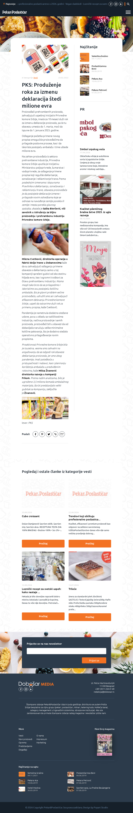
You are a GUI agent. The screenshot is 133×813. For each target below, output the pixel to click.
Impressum (41, 739)
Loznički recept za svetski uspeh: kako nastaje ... (41, 590)
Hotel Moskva (34, 788)
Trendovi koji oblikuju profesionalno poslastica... (84, 518)
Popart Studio (101, 807)
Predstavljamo (25, 746)
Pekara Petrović (99, 90)
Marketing (41, 742)
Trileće (73, 588)
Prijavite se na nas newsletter (44, 643)
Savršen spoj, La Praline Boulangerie (93, 788)
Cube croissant (31, 516)
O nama (40, 735)
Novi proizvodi (25, 739)
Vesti (21, 735)
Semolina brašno (100, 56)
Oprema (22, 742)
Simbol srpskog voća (92, 149)
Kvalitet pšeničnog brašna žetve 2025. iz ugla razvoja (95, 212)
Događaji (23, 750)
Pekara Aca (97, 79)
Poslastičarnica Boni (99, 67)
